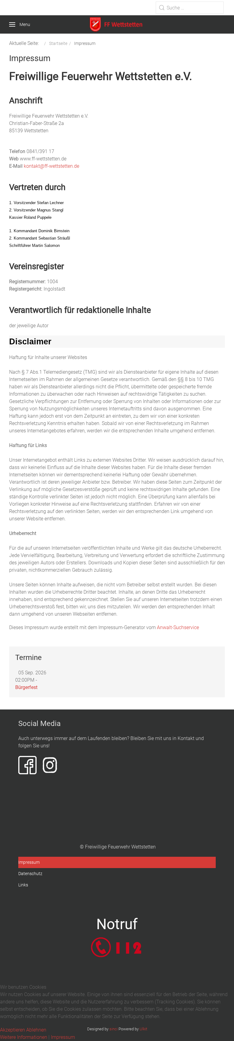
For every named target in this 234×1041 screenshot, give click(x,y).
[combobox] (190, 8)
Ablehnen (36, 1030)
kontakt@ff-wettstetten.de (51, 166)
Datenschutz (30, 873)
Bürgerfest (26, 687)
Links (23, 884)
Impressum (29, 862)
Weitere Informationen (23, 1037)
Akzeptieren (12, 1030)
